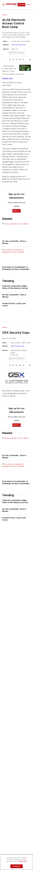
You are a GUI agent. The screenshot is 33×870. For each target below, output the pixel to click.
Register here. (7, 78)
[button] (3, 4)
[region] (16, 862)
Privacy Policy (23, 861)
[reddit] (20, 59)
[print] (30, 59)
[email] (23, 59)
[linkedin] (13, 59)
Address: (6, 49)
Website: (6, 44)
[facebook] (10, 59)
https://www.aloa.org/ (18, 44)
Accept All (16, 866)
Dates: (5, 41)
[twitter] (16, 59)
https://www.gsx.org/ (17, 346)
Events (4, 15)
